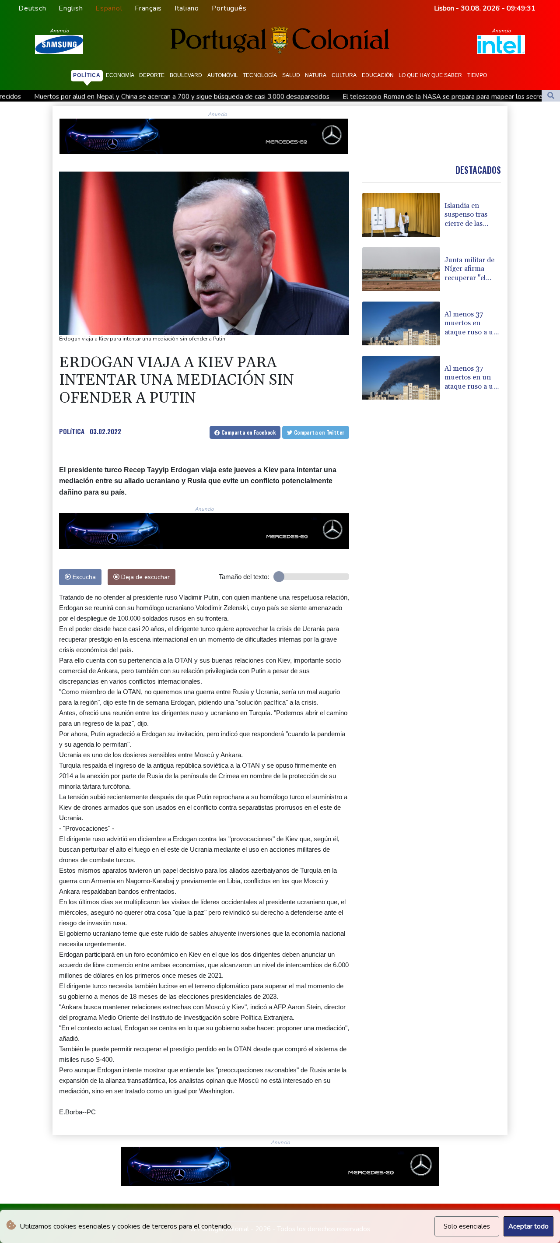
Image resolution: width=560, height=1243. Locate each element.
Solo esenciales (467, 1226)
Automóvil (222, 75)
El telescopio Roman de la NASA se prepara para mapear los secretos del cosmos (374, 96)
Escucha (83, 576)
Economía (120, 75)
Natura (315, 75)
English (71, 8)
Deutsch (32, 8)
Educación (378, 75)
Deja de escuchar (144, 576)
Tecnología (260, 75)
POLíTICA (71, 431)
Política (87, 75)
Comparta (248, 432)
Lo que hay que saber (430, 75)
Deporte (151, 75)
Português (229, 8)
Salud (291, 75)
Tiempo (477, 75)
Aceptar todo (528, 1226)
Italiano (187, 8)
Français (148, 8)
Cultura (344, 75)
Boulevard (186, 75)
